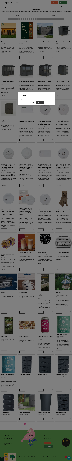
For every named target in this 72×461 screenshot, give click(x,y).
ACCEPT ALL (40, 102)
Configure (32, 102)
